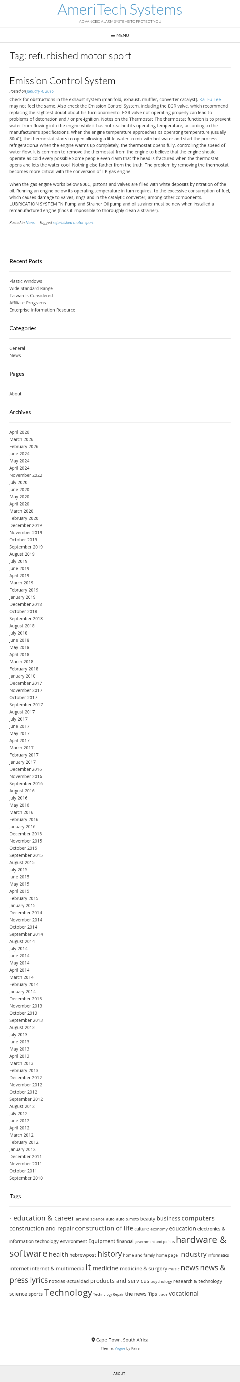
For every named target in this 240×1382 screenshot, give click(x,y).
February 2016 (23, 819)
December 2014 (25, 913)
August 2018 (22, 626)
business (168, 1218)
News (30, 222)
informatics (218, 1255)
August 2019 (22, 554)
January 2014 (22, 991)
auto (110, 1219)
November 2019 (25, 532)
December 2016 (25, 769)
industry (193, 1254)
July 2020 (18, 482)
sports (35, 1294)
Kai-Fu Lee (210, 99)
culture (141, 1228)
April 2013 (19, 1056)
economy (159, 1229)
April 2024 (19, 468)
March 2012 (21, 1135)
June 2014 (19, 956)
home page (167, 1255)
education (182, 1228)
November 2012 (25, 1085)
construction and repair (41, 1228)
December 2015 (25, 834)
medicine (105, 1268)
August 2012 (22, 1106)
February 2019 (23, 590)
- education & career (41, 1217)
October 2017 (23, 697)
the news (136, 1293)
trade (163, 1294)
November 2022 (25, 475)
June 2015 (19, 877)
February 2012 (23, 1142)
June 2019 (19, 568)
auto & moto (127, 1219)
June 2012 (19, 1120)
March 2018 (21, 661)
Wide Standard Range (31, 288)
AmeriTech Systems (120, 9)
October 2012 (23, 1092)
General (17, 348)
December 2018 (25, 604)
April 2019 (19, 575)
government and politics (155, 1241)
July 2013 (18, 1034)
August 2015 (22, 862)
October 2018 (23, 611)
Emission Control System (62, 80)
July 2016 (18, 798)
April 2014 (19, 970)
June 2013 (19, 1042)
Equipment (101, 1240)
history (110, 1254)
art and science (90, 1219)
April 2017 (19, 740)
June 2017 (19, 726)
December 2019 (25, 525)
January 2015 (22, 905)
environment (73, 1241)
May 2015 (19, 884)
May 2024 (19, 461)
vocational (183, 1293)
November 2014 (25, 920)
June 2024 (19, 454)
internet (19, 1268)
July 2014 (18, 948)
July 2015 (18, 869)
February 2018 (23, 669)
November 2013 (25, 1006)
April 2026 (19, 432)
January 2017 (22, 762)
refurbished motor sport (73, 222)
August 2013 (22, 1027)
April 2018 (19, 654)
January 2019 (22, 597)
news (190, 1267)
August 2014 (22, 941)
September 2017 (26, 705)
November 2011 (25, 1164)
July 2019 (18, 561)
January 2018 (22, 676)
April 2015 (19, 891)
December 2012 (25, 1077)
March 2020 (21, 511)
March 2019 (21, 583)
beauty (147, 1218)
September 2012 (26, 1099)
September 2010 (26, 1178)
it (88, 1267)
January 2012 (22, 1149)
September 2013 (26, 1020)
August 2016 (22, 791)
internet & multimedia (57, 1268)
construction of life (104, 1228)
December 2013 (25, 999)
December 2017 (25, 683)
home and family (139, 1255)
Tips (152, 1294)
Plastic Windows (25, 281)
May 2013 (19, 1049)
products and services (119, 1280)
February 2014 (23, 984)
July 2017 (18, 719)
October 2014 (23, 927)
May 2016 (19, 805)
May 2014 (19, 963)
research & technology (197, 1281)
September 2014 (26, 934)
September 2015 (26, 855)
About (15, 394)
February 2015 (23, 898)
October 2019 (23, 540)
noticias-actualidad (69, 1281)
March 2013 (21, 1063)
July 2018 (18, 633)
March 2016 (21, 812)
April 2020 (19, 504)
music (173, 1269)
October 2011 (23, 1171)
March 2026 (21, 439)
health (58, 1254)
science (18, 1293)
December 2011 (25, 1156)
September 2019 (26, 547)
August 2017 (22, 712)
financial (125, 1241)
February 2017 (23, 755)
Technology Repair (108, 1294)
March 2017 (21, 748)
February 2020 (23, 518)
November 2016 (25, 776)
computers (198, 1218)
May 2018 (19, 647)
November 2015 (25, 841)
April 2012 (19, 1128)
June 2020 (19, 489)
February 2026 (23, 446)
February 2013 (23, 1070)
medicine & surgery (143, 1268)
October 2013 (23, 1013)
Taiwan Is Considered (31, 295)
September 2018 (26, 618)
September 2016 (26, 783)
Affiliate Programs (27, 303)
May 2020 (19, 497)
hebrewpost (83, 1255)
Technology (68, 1292)
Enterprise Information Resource (42, 310)
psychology (161, 1281)
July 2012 (18, 1113)
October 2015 (23, 848)
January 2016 (22, 826)
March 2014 (21, 977)
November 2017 (25, 690)
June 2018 (19, 640)
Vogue (120, 1348)
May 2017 (19, 733)
